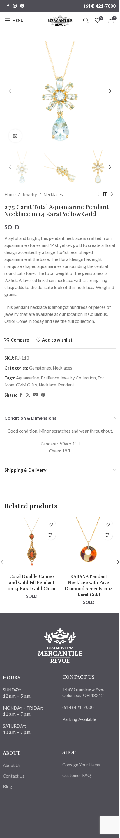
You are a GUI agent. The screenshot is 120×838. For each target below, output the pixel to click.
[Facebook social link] (7, 6)
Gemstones (40, 367)
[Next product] (112, 194)
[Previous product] (98, 194)
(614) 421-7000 (100, 5)
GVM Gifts (26, 384)
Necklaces (53, 194)
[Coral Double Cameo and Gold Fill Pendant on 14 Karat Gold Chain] (31, 544)
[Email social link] (35, 395)
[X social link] (28, 395)
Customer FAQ (76, 775)
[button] (10, 91)
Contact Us (13, 775)
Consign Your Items (81, 764)
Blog (7, 786)
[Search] (86, 20)
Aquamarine (27, 377)
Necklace (47, 384)
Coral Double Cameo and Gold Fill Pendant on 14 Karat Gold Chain (31, 582)
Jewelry (29, 194)
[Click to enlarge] (15, 135)
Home (10, 194)
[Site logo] (60, 19)
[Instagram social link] (14, 6)
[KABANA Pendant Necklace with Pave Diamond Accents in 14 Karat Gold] (88, 544)
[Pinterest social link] (22, 6)
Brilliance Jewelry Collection (68, 377)
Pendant (66, 384)
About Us (12, 765)
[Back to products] (105, 194)
